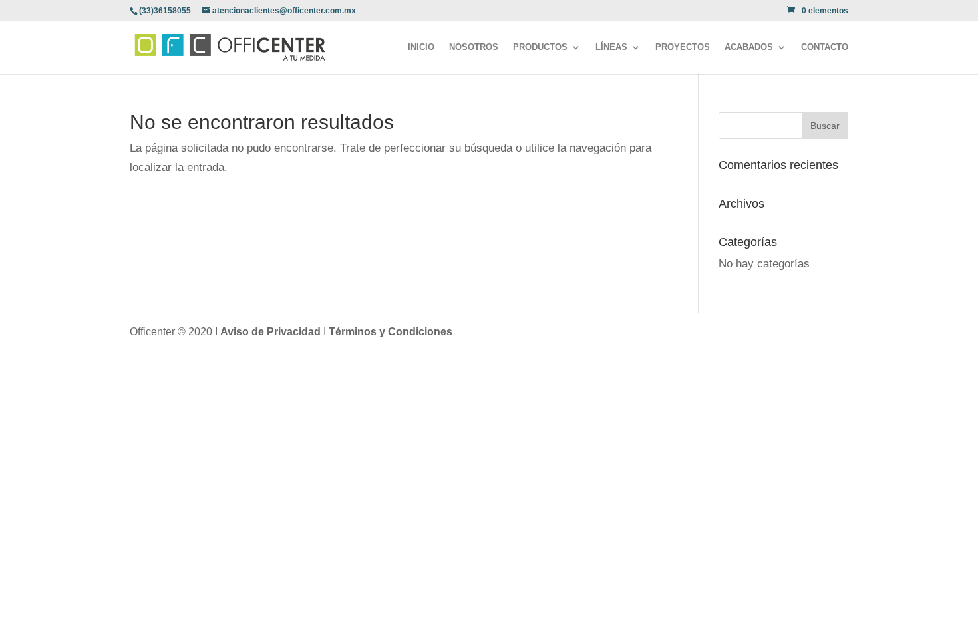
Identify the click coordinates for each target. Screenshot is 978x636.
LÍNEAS (611, 47)
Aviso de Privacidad (271, 331)
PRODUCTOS (540, 47)
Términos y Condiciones (390, 331)
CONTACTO (824, 47)
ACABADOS (749, 47)
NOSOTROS (473, 47)
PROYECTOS (682, 47)
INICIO (421, 47)
